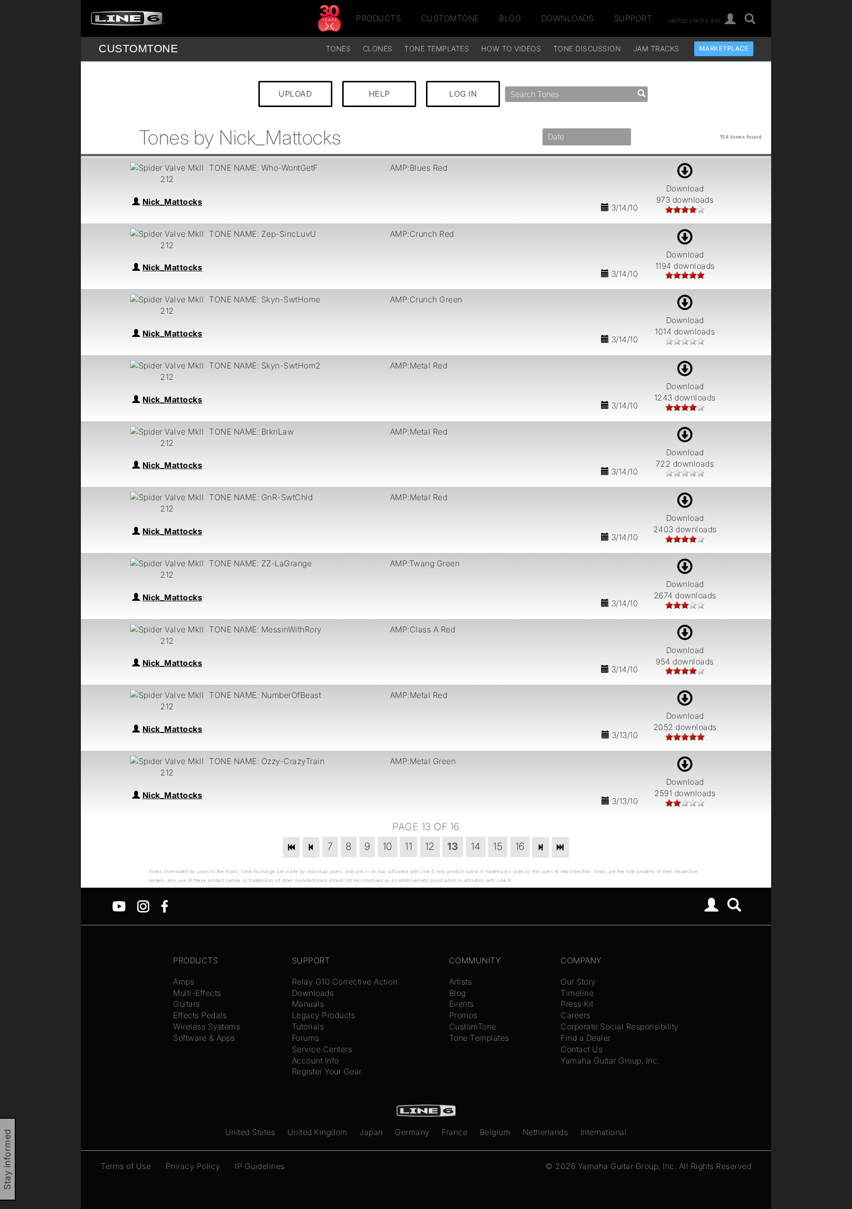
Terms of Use (126, 1166)
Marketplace (724, 48)
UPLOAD (295, 94)
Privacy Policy (193, 1166)
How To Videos (511, 48)
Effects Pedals (200, 1015)
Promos (463, 1015)
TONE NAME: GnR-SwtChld (261, 497)
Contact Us (582, 1049)
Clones (377, 48)
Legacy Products (323, 1015)
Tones (338, 48)
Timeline (577, 993)
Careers (576, 1015)
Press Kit (577, 1004)
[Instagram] (143, 906)
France (454, 1132)
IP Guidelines (260, 1166)
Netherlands (545, 1132)
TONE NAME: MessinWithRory (265, 629)
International (603, 1132)
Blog (510, 18)
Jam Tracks (656, 48)
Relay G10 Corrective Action (345, 982)
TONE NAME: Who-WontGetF (263, 168)
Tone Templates (436, 48)
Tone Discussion (587, 48)
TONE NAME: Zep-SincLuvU (263, 234)
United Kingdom (317, 1132)
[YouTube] (119, 906)
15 (497, 846)
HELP (379, 94)
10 (387, 846)
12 (430, 846)
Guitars (186, 1004)
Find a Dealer (586, 1038)
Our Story (578, 982)
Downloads (567, 18)
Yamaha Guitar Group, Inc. (610, 1060)
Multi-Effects (197, 993)
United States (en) (694, 20)
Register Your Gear (327, 1071)
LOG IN (463, 94)
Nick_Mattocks (172, 202)
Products (378, 18)
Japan (371, 1132)
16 (520, 846)
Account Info (315, 1060)
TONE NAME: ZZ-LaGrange (260, 563)
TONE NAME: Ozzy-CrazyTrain (266, 761)
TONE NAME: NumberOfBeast (265, 695)
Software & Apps (204, 1038)
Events (461, 1004)
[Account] (730, 19)
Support (633, 18)
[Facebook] (164, 906)
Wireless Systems (206, 1026)
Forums (306, 1038)
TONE (138, 48)
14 (476, 846)
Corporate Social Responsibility (620, 1026)
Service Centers (322, 1049)
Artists (460, 982)
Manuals (308, 1004)
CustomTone (450, 18)
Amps (183, 982)
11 (408, 846)
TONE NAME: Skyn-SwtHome (264, 299)
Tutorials (308, 1026)
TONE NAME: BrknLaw (251, 432)
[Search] (750, 19)
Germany (412, 1132)
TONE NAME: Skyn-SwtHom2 (265, 365)
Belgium (495, 1132)
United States (250, 1132)
